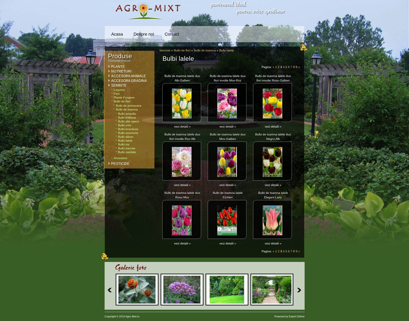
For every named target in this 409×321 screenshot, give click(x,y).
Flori (117, 93)
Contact (172, 34)
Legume (119, 90)
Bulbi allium (125, 136)
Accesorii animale (128, 76)
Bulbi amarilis (127, 113)
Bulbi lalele (226, 50)
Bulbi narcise (126, 148)
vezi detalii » (182, 126)
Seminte (164, 50)
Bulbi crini (124, 125)
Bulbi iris (123, 144)
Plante (118, 66)
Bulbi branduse (128, 129)
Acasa (117, 34)
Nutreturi (121, 71)
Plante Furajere (124, 97)
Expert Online (297, 316)
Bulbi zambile (127, 152)
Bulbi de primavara (128, 105)
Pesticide (120, 164)
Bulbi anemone (128, 133)
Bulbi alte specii (128, 121)
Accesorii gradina (129, 81)
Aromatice (120, 158)
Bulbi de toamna (205, 50)
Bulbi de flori (182, 50)
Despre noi (144, 34)
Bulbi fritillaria (127, 117)
